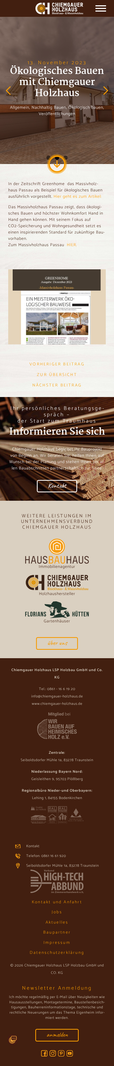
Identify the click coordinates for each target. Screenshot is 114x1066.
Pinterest (61, 1053)
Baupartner (57, 932)
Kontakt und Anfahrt (57, 902)
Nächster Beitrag (57, 385)
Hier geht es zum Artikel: (78, 196)
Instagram (53, 1053)
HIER (71, 245)
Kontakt (57, 485)
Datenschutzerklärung (57, 952)
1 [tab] (48, 158)
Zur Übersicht (57, 375)
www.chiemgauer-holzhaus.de (57, 704)
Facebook (44, 1053)
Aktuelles (57, 922)
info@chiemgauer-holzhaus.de (57, 696)
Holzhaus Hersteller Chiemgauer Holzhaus (57, 9)
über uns (57, 642)
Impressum (57, 942)
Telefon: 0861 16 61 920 (46, 856)
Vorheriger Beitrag (57, 364)
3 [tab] (65, 158)
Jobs (57, 912)
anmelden (57, 1034)
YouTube (70, 1053)
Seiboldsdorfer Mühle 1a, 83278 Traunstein (62, 866)
